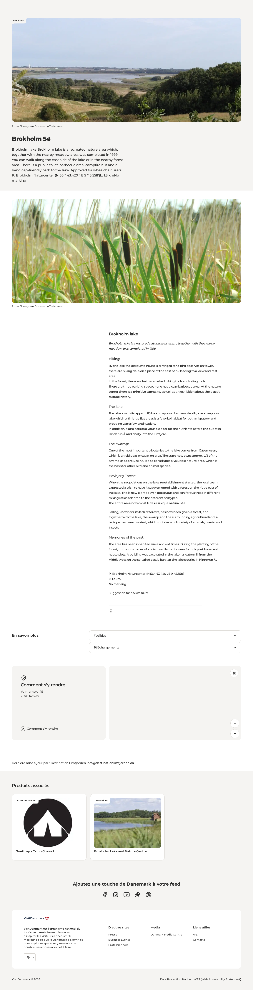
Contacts (199, 939)
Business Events (119, 939)
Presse (112, 934)
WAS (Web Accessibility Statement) (217, 979)
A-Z (195, 934)
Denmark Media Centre (166, 934)
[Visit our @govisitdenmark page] (137, 894)
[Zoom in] (234, 723)
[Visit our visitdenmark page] (126, 894)
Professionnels (118, 945)
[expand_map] (234, 673)
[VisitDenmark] (36, 918)
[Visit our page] (115, 894)
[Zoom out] (234, 733)
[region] (175, 703)
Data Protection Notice (175, 979)
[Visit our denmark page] (104, 894)
